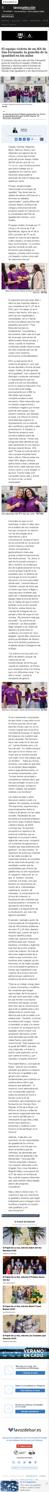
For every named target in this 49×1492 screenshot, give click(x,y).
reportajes (16, 21)
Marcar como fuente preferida (25, 1468)
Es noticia (7, 11)
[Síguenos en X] (13, 1462)
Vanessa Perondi (24, 130)
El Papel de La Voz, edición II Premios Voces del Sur (24, 1278)
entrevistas (5, 21)
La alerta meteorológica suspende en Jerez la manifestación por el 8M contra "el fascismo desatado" (24, 116)
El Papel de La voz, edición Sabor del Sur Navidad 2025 (22, 1249)
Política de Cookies (27, 1480)
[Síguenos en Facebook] (35, 1462)
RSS (37, 1480)
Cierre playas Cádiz (35, 11)
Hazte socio (25, 1446)
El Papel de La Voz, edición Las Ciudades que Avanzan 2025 (24, 1337)
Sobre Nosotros (31, 1476)
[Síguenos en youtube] (30, 1462)
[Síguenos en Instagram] (19, 1462)
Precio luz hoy (20, 11)
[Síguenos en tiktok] (24, 1462)
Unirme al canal (30, 1373)
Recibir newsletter (30, 1411)
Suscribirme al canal (30, 1390)
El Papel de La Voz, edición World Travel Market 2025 (22, 1307)
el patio (25, 21)
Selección (5, 24)
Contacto (42, 1476)
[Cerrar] (47, 1483)
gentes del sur (35, 21)
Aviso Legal (14, 1480)
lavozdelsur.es (11, 2)
